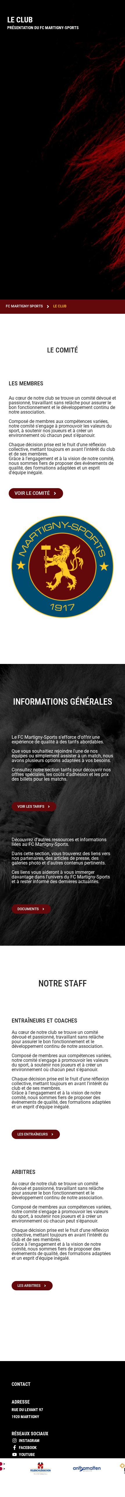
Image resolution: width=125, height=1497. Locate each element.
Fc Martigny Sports (24, 306)
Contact (21, 1384)
